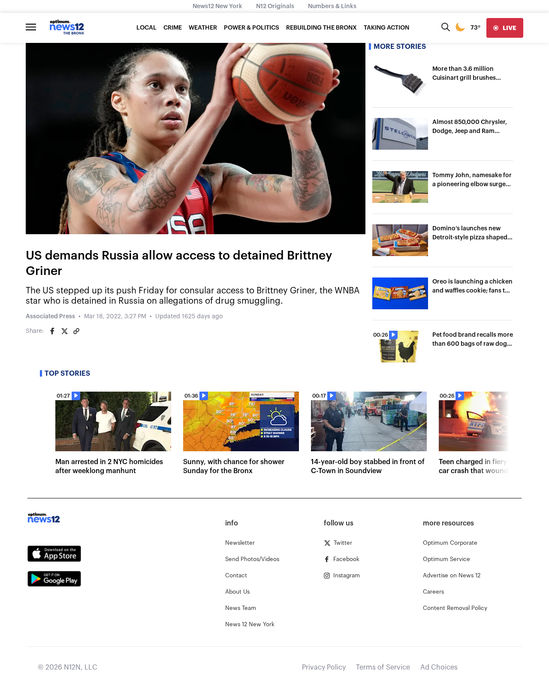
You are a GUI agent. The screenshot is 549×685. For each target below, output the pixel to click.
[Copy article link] (76, 331)
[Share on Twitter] (64, 331)
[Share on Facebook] (52, 331)
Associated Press (50, 317)
